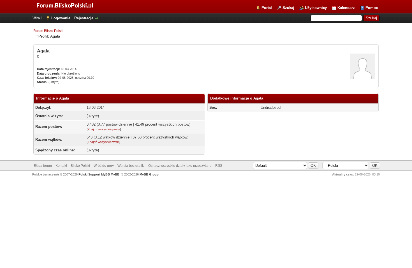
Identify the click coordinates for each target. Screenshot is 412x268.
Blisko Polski (80, 166)
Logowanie (60, 18)
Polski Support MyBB (94, 174)
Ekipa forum (43, 166)
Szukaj (288, 8)
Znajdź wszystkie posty (104, 129)
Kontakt (61, 166)
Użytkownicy (316, 8)
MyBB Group (149, 174)
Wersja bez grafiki (131, 166)
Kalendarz (346, 8)
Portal (266, 8)
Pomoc (371, 8)
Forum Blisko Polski (48, 31)
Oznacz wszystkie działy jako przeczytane (180, 166)
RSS (218, 166)
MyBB (115, 174)
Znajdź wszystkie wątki (103, 142)
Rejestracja (83, 18)
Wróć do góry (104, 166)
